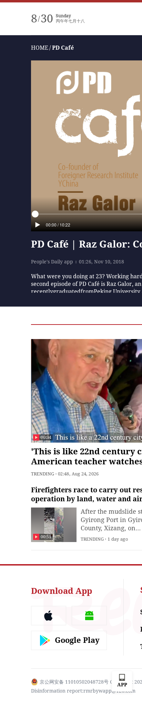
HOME (39, 48)
